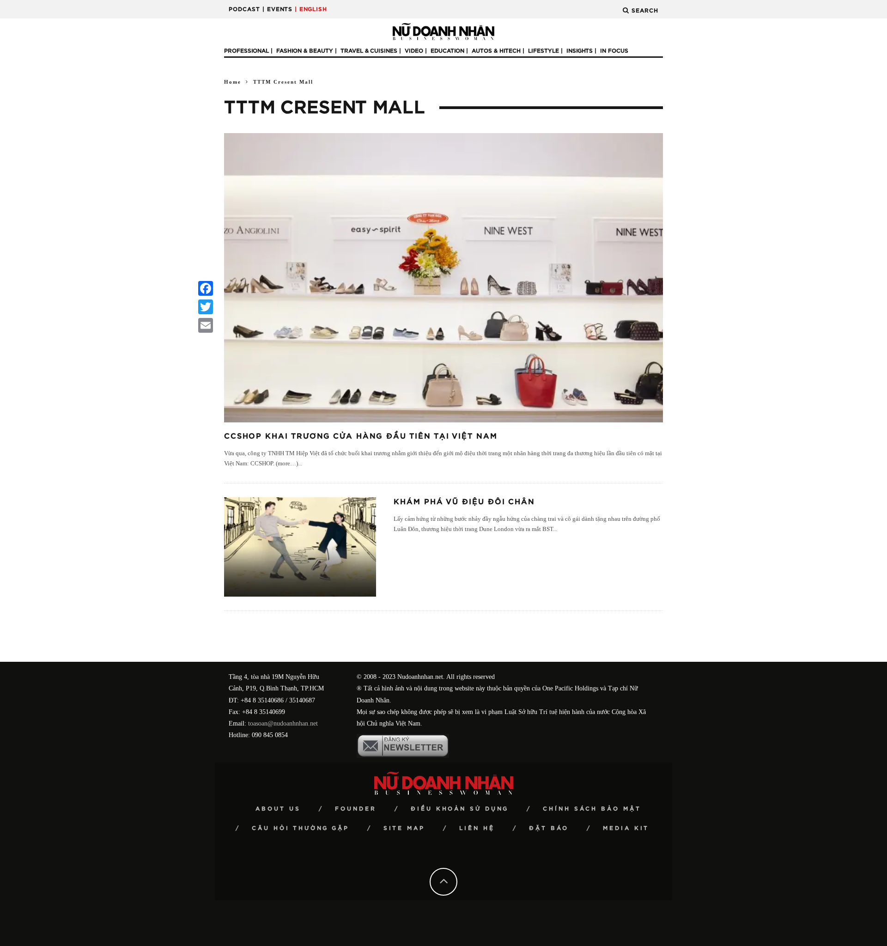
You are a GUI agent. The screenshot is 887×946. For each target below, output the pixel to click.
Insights (579, 51)
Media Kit (626, 828)
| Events (277, 9)
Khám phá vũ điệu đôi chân (464, 502)
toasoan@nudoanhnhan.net (283, 723)
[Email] (205, 325)
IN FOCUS (614, 51)
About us (278, 809)
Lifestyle (543, 51)
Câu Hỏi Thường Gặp (300, 828)
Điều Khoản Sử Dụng (460, 809)
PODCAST (244, 9)
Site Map (404, 828)
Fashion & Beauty (304, 51)
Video (414, 51)
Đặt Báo (549, 828)
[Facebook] (205, 288)
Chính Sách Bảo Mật (592, 809)
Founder (356, 809)
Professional (246, 51)
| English (311, 9)
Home (232, 82)
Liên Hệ (477, 828)
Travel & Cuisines (368, 51)
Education (447, 51)
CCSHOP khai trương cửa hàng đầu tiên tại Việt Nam (361, 436)
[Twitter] (205, 307)
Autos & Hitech (496, 51)
